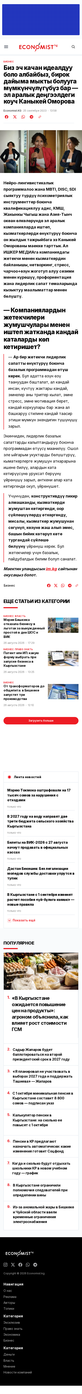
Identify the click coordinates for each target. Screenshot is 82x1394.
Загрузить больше (41, 720)
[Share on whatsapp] (22, 117)
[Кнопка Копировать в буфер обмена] (38, 117)
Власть (20, 616)
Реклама (9, 1297)
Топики (8, 1308)
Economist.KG (12, 110)
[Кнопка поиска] (73, 47)
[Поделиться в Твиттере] (14, 117)
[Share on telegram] (31, 117)
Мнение (9, 1366)
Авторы (9, 1302)
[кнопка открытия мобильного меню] (6, 47)
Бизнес (8, 61)
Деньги (9, 1354)
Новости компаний (17, 1372)
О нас (7, 1290)
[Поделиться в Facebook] (6, 117)
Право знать (24, 649)
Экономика (11, 1334)
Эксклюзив (11, 1322)
